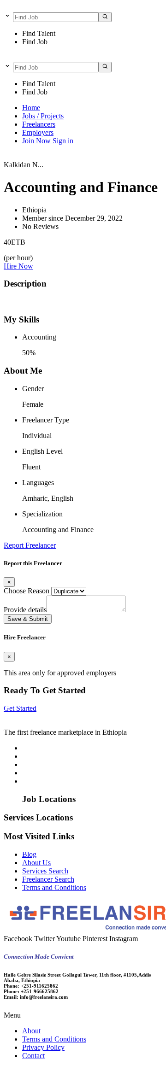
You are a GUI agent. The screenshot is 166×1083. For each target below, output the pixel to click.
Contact (33, 1056)
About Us (36, 862)
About (31, 1031)
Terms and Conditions (54, 887)
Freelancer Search (48, 879)
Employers (37, 132)
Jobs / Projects (43, 116)
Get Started (20, 708)
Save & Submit (27, 618)
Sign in (63, 141)
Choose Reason (26, 591)
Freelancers (38, 124)
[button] (83, 1015)
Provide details (25, 610)
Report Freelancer (30, 545)
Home (31, 107)
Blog (29, 854)
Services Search (45, 871)
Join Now (37, 141)
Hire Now (18, 266)
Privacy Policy (43, 1047)
